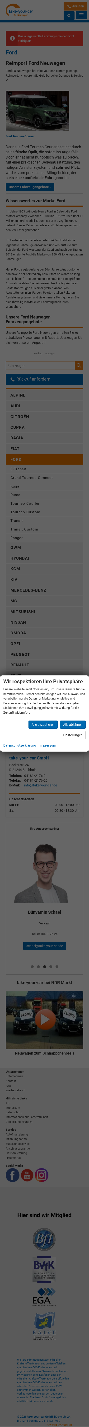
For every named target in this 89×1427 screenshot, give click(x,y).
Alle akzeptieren (43, 725)
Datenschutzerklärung (19, 745)
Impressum (47, 745)
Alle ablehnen (73, 725)
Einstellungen (73, 735)
